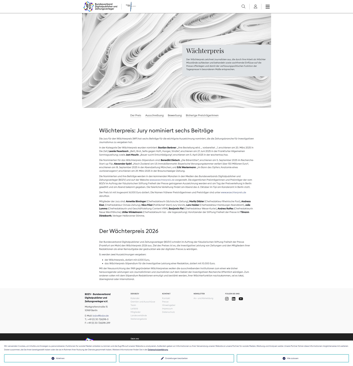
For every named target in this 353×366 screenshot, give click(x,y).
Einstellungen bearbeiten (176, 358)
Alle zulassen (292, 358)
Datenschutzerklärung (158, 349)
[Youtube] (241, 298)
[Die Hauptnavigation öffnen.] (268, 6)
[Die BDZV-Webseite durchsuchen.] (243, 6)
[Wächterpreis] (128, 6)
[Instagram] (227, 298)
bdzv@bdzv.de (101, 315)
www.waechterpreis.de (162, 179)
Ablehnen (60, 358)
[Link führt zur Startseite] (100, 6)
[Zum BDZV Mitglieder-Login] (255, 6)
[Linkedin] (233, 298)
